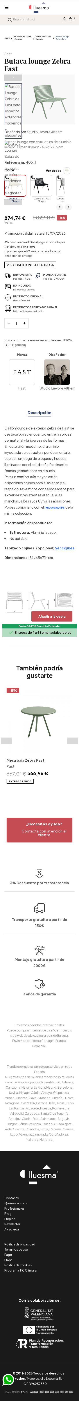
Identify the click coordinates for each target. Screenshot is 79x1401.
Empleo (10, 1219)
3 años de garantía (39, 994)
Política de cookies (18, 1265)
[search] (9, 19)
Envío (8, 1260)
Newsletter (12, 1224)
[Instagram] (49, 1282)
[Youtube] (59, 1282)
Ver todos (53, 170)
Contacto (11, 1198)
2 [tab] (37, 791)
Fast (8, 53)
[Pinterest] (29, 1282)
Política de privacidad (19, 1244)
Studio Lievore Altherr (44, 131)
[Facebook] (20, 1282)
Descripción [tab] (39, 412)
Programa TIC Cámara (20, 1270)
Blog (7, 1213)
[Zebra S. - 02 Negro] (41, 186)
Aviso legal (12, 1229)
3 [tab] (42, 791)
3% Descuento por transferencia (39, 882)
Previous (13, 78)
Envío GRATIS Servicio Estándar (39, 626)
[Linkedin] (39, 1282)
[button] (39, 830)
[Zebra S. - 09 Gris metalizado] (67, 186)
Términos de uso (16, 1249)
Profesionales (14, 1208)
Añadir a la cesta (52, 616)
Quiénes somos (15, 1203)
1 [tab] (33, 791)
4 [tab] (46, 791)
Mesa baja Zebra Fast (25, 760)
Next (13, 202)
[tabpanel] (39, 736)
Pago (8, 1255)
